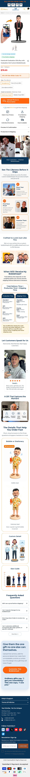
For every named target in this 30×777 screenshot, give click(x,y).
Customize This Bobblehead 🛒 (15, 670)
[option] (15, 29)
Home (2, 12)
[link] (8, 112)
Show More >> (15, 634)
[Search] (24, 9)
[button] (1, 258)
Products (7, 12)
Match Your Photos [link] (8, 115)
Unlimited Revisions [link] (8, 123)
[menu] (2, 9)
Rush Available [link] (22, 123)
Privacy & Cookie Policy (18, 753)
